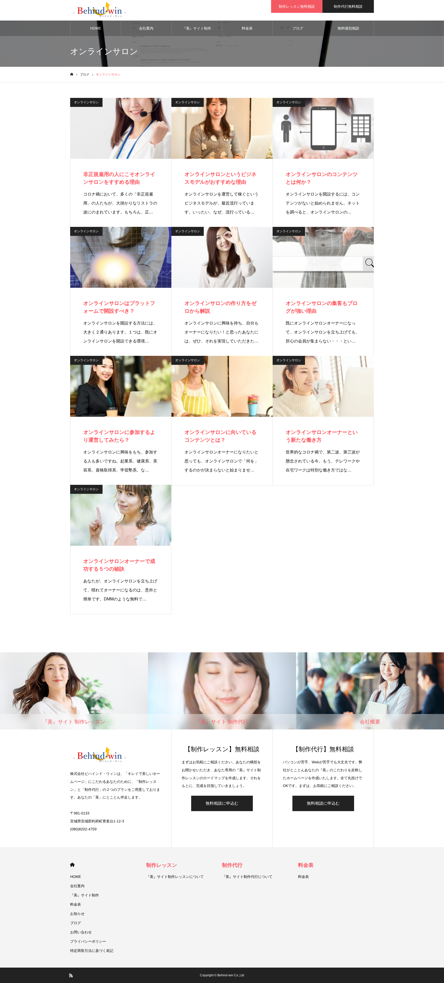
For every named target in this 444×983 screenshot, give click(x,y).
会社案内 (146, 28)
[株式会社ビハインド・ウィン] (99, 10)
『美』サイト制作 (196, 28)
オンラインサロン (86, 102)
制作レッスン (161, 865)
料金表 (247, 28)
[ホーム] (71, 74)
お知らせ (77, 914)
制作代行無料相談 (348, 6)
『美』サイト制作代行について (247, 877)
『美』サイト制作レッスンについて (175, 877)
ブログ (297, 28)
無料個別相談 (348, 28)
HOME (95, 28)
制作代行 (232, 865)
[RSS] (70, 975)
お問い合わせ (81, 932)
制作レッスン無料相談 (297, 6)
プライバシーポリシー (88, 941)
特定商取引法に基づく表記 (91, 951)
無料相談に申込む (222, 803)
